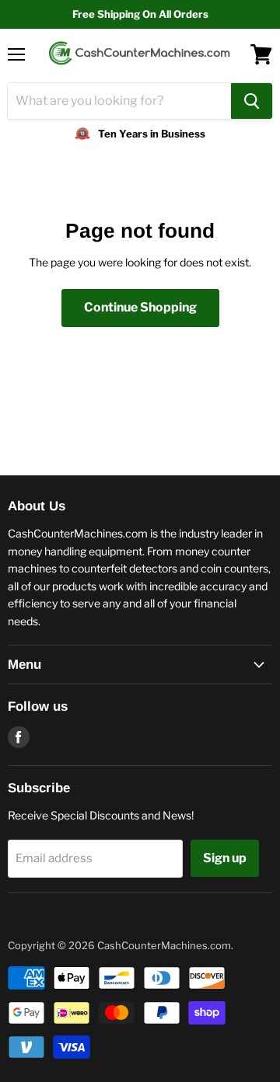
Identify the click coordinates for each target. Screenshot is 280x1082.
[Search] (251, 101)
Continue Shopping (140, 307)
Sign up (225, 858)
